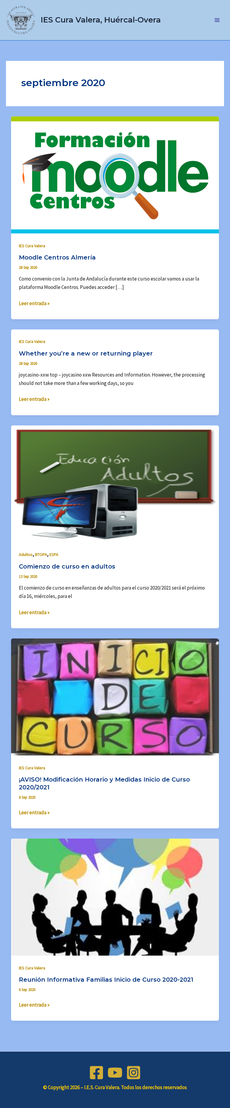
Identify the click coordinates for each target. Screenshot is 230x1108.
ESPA (53, 554)
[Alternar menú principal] (217, 20)
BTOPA (41, 554)
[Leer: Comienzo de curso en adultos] (115, 483)
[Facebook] (96, 1072)
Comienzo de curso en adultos (67, 566)
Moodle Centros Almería (57, 257)
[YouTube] (115, 1072)
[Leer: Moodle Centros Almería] (115, 174)
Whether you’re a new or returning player (86, 353)
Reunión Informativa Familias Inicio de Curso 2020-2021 (106, 979)
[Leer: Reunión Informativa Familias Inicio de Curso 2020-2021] (115, 896)
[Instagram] (133, 1072)
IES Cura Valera (32, 245)
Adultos (26, 554)
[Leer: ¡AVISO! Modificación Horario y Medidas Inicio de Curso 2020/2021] (115, 696)
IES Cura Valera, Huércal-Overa (101, 20)
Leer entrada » (34, 303)
